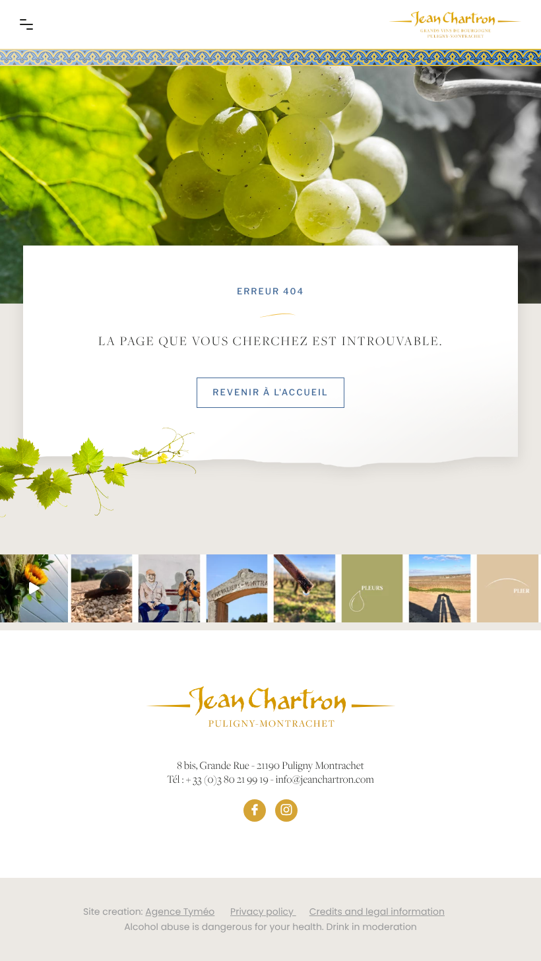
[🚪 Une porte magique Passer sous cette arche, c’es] (237, 588)
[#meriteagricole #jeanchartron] (34, 588)
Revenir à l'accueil (270, 392)
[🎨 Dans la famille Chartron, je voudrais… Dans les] (169, 588)
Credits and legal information (377, 911)
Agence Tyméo (179, 911)
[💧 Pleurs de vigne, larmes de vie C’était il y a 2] (304, 588)
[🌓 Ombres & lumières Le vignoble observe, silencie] (440, 588)
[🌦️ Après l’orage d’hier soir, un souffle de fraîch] (102, 588)
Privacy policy (263, 911)
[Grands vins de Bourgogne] (455, 24)
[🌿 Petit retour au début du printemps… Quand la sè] (372, 588)
